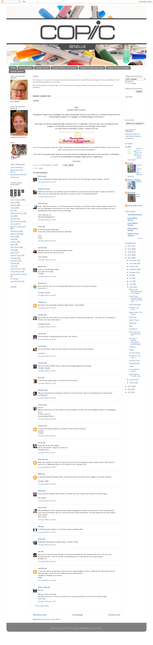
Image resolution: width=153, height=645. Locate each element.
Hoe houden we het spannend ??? (134, 333)
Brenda (13, 236)
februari (132, 380)
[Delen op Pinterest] (72, 165)
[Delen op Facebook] (70, 165)
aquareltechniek (16, 281)
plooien (13, 253)
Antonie (41, 405)
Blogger (99, 628)
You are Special (134, 353)
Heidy (12, 250)
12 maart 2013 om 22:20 (47, 532)
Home (13, 68)
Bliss (130, 326)
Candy (131, 350)
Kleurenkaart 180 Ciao (18, 174)
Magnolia (13, 205)
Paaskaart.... (133, 323)
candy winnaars (16, 271)
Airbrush (13, 219)
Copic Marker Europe (133, 219)
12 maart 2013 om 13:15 (47, 241)
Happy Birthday (134, 363)
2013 (130, 258)
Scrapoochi (42, 189)
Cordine (41, 426)
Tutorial (13, 208)
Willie (40, 474)
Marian (40, 266)
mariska (41, 248)
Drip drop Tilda (134, 360)
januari (132, 383)
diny (11, 210)
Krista (40, 226)
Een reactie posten (42, 606)
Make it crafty (15, 234)
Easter (131, 366)
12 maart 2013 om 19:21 (47, 452)
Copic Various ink (16, 269)
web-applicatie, (47, 80)
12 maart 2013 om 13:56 (47, 276)
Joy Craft (13, 224)
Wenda (12, 202)
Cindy (40, 539)
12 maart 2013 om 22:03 (47, 520)
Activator (13, 242)
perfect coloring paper (18, 227)
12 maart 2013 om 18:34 (47, 419)
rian (39, 551)
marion (40, 334)
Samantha (14, 261)
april (131, 284)
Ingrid (12, 244)
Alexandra (131, 193)
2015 (130, 252)
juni (130, 278)
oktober (132, 266)
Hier (34, 80)
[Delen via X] (68, 165)
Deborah (41, 203)
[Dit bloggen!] (66, 165)
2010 (130, 392)
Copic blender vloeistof (18, 274)
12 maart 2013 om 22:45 (47, 545)
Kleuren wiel (14, 177)
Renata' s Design (134, 180)
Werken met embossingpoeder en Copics (135, 291)
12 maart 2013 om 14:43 (47, 339)
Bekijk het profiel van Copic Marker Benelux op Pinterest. (133, 136)
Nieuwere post (40, 615)
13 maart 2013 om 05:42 (47, 561)
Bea (39, 526)
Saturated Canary (16, 213)
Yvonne (41, 507)
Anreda (40, 283)
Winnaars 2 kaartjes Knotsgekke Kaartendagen (135, 341)
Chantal (13, 263)
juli (130, 275)
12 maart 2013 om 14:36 (47, 308)
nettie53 (41, 568)
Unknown (41, 459)
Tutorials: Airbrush (17, 71)
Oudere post (114, 615)
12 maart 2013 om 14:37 (47, 327)
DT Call (13, 279)
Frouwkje (13, 258)
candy (41, 168)
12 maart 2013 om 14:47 (47, 356)
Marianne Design (16, 221)
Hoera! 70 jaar (134, 320)
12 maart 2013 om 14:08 (47, 295)
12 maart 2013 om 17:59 (47, 383)
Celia (12, 239)
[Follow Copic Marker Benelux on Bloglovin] (135, 124)
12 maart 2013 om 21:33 (47, 501)
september (133, 269)
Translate (133, 83)
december (133, 260)
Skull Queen (138, 195)
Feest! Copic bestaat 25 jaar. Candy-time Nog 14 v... (135, 299)
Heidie (40, 491)
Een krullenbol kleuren (134, 370)
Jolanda (41, 363)
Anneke (41, 315)
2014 (130, 255)
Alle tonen (140, 238)
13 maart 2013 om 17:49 (47, 601)
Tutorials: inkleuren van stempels (64, 68)
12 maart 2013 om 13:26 (47, 260)
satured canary (15, 255)
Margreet (41, 390)
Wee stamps (14, 247)
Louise (40, 346)
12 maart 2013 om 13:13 (47, 220)
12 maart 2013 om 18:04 (47, 398)
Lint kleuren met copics (134, 356)
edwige (40, 302)
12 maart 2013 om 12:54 (47, 182)
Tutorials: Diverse (42, 68)
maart (131, 287)
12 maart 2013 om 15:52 (47, 371)
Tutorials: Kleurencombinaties (118, 68)
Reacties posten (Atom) (52, 619)
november (133, 263)
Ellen (129, 147)
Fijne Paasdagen (135, 305)
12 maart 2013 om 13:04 (47, 197)
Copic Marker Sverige (133, 229)
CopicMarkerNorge (135, 215)
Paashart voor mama (134, 308)
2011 (129, 389)
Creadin (131, 163)
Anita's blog (42, 587)
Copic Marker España (133, 224)
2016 (130, 249)
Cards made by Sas (135, 205)
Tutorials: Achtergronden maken (91, 68)
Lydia (12, 216)
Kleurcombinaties (25, 68)
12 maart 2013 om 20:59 (47, 484)
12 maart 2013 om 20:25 (47, 467)
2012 (130, 386)
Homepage (77, 615)
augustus (132, 272)
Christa (40, 176)
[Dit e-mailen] (64, 165)
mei (131, 281)
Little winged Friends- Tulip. (135, 375)
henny (40, 442)
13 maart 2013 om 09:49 (47, 580)
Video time (133, 317)
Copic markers (15, 200)
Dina (39, 378)
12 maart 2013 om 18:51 (47, 436)
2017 (130, 246)
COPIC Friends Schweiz (133, 235)
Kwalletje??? (133, 329)
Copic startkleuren (16, 167)
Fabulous (132, 347)
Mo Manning (14, 231)
